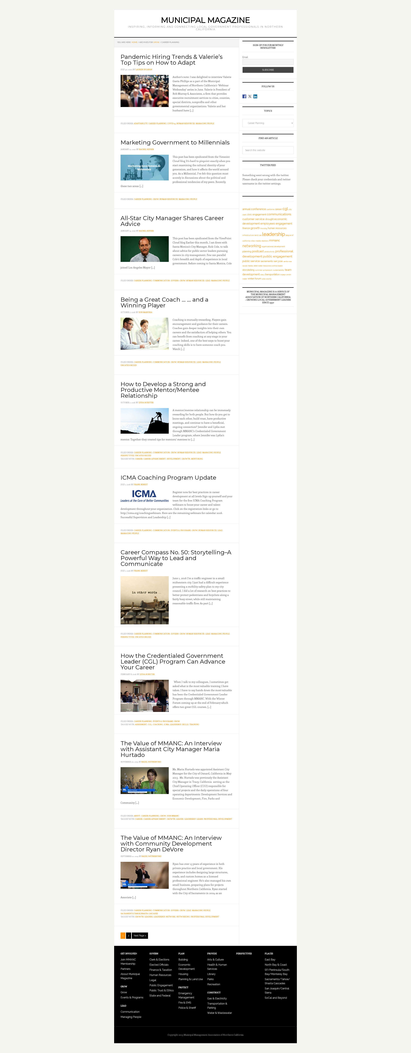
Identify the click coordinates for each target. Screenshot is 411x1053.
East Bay (270, 959)
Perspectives (127, 455)
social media (247, 266)
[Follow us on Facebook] (244, 96)
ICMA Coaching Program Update (168, 477)
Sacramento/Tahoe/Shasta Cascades (139, 913)
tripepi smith (285, 275)
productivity (269, 252)
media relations (262, 241)
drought (269, 219)
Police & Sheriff (187, 1007)
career (138, 458)
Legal (152, 980)
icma (166, 724)
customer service (253, 219)
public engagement (277, 256)
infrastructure (248, 235)
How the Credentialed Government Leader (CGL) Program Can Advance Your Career (173, 661)
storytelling (248, 270)
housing (263, 228)
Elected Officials (159, 964)
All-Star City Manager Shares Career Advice (172, 220)
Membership (128, 963)
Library (211, 974)
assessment (141, 724)
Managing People (205, 123)
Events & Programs (181, 530)
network (170, 916)
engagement (284, 223)
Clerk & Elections (159, 959)
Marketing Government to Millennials (175, 142)
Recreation (213, 984)
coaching (158, 724)
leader (179, 819)
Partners (125, 968)
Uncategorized (129, 365)
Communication (161, 280)
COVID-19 (171, 123)
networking (183, 916)
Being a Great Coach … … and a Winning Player (164, 302)
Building (183, 959)
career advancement (154, 458)
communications (279, 214)
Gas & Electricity (217, 998)
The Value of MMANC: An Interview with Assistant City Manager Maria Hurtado (171, 749)
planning (246, 251)
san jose (278, 261)
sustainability (278, 270)
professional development (218, 819)
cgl (150, 724)
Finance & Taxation (160, 969)
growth (186, 458)
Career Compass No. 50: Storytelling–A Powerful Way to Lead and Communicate (176, 558)
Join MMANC (173, 815)
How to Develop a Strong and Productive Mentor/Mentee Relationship (163, 389)
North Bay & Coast (276, 964)
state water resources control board (268, 266)
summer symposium (263, 270)
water (244, 279)
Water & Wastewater (219, 1012)
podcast (258, 251)
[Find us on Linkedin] (255, 96)
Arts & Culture (215, 959)
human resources (277, 228)
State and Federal (160, 995)
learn (200, 819)
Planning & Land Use (190, 979)
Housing (183, 974)
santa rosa (287, 261)
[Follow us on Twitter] (250, 96)
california (270, 209)
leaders (148, 916)
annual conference (254, 209)
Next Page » (140, 935)
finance (246, 228)
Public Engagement (161, 985)
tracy (262, 275)
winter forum (254, 278)
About (137, 815)
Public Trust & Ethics (161, 990)
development (174, 458)
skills (185, 724)
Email (245, 57)
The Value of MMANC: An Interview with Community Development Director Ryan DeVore (171, 843)
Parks (210, 979)
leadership (175, 724)
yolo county (266, 279)
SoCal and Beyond (276, 997)
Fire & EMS (184, 1002)
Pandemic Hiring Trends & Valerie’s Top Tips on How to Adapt (172, 59)
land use (258, 235)
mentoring (197, 458)
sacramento (267, 261)
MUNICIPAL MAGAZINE (205, 20)
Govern (175, 280)
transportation (272, 274)
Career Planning (157, 123)
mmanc (274, 240)
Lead (207, 280)
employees (267, 223)
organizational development (273, 246)
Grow (156, 199)
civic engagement (256, 214)
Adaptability (140, 123)
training (194, 724)
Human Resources (186, 123)
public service (251, 261)
